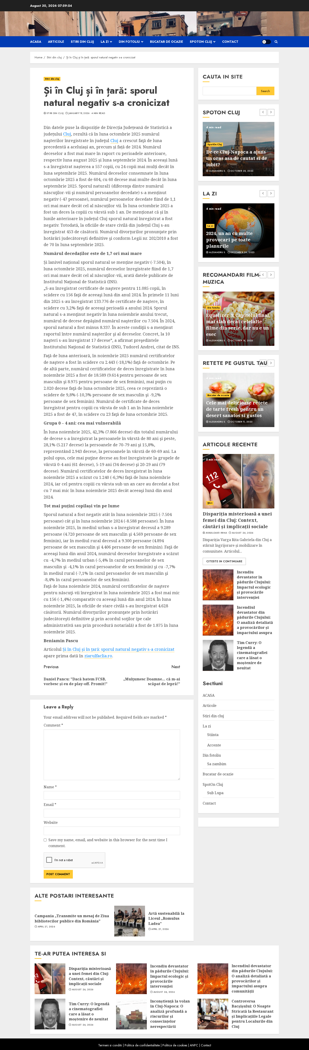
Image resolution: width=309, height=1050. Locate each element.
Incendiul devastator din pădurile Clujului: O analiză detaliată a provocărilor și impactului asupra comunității (255, 622)
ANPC (194, 1045)
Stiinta (213, 734)
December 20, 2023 (242, 252)
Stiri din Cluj (55, 113)
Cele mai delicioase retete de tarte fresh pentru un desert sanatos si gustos (237, 409)
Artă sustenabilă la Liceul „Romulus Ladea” (166, 918)
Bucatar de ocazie (166, 41)
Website (51, 822)
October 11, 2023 (241, 421)
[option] (238, 149)
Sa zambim (216, 763)
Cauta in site (223, 77)
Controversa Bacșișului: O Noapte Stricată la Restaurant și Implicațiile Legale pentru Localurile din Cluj (252, 1014)
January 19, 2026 (79, 113)
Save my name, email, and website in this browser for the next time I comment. (107, 842)
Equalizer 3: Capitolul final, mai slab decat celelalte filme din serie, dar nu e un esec (238, 324)
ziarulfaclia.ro (98, 655)
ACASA (35, 41)
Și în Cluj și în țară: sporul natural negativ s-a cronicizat (118, 649)
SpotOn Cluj (201, 41)
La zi (105, 41)
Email (50, 804)
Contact (230, 41)
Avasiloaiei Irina (216, 532)
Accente (214, 744)
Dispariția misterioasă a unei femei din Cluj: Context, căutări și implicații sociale (237, 520)
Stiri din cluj (82, 41)
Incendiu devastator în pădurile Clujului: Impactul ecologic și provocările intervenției (254, 584)
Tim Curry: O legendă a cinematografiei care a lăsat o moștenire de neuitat (252, 655)
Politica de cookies (174, 1045)
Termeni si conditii (110, 1045)
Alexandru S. (217, 171)
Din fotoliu (129, 41)
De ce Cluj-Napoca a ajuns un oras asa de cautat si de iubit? (236, 158)
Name (50, 786)
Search (265, 91)
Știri (209, 502)
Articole (56, 41)
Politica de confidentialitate (142, 1045)
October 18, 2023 (242, 340)
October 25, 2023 (242, 171)
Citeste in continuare (224, 561)
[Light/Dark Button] (266, 42)
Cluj (67, 134)
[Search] (276, 41)
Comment (53, 725)
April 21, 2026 (46, 926)
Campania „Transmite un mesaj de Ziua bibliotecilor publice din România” (72, 918)
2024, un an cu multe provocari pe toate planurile (229, 239)
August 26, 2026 (242, 532)
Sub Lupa (215, 792)
